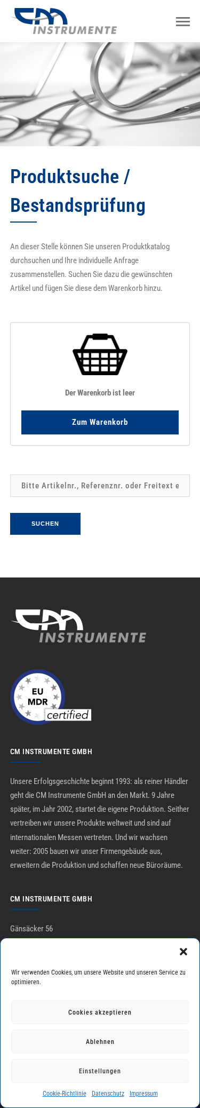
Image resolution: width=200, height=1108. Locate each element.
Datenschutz (108, 1093)
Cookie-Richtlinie (64, 1093)
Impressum (144, 1093)
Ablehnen (100, 1042)
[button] (183, 951)
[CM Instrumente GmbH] (63, 20)
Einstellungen (100, 1071)
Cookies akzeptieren (100, 1012)
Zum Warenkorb (100, 422)
